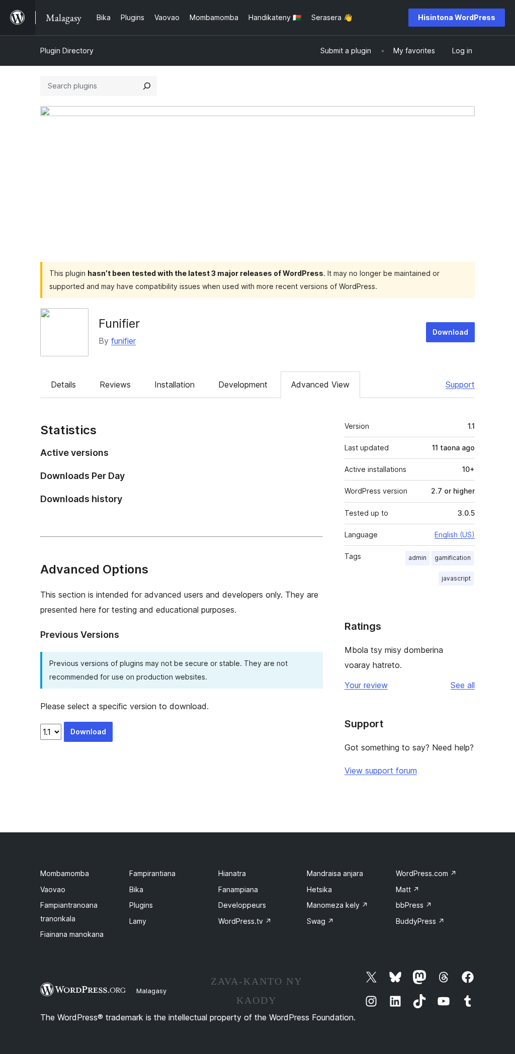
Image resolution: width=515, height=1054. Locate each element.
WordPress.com (426, 873)
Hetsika (319, 889)
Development (243, 384)
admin (417, 557)
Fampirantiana (152, 873)
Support (460, 384)
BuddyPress (420, 921)
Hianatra (232, 873)
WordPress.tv (245, 921)
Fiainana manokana (72, 934)
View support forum (381, 770)
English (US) (455, 534)
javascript (456, 578)
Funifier (119, 323)
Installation (174, 384)
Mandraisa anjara (335, 873)
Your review (366, 685)
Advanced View (320, 384)
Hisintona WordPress (456, 17)
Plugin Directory (67, 50)
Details (63, 384)
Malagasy (151, 991)
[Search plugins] (147, 86)
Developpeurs (242, 905)
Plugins (141, 905)
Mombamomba (64, 873)
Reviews (115, 384)
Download (450, 332)
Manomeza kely (337, 905)
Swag (320, 921)
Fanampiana (238, 889)
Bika (136, 889)
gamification (453, 557)
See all (463, 685)
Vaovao (52, 889)
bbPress (414, 905)
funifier (123, 341)
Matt (407, 889)
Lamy (137, 921)
